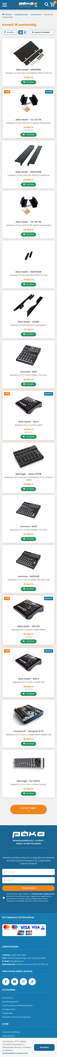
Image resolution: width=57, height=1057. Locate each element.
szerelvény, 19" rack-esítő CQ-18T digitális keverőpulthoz (28, 225)
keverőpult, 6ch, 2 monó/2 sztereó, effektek (28, 630)
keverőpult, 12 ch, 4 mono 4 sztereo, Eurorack (28, 784)
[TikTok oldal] (32, 981)
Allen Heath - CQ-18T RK (28, 221)
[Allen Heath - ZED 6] (28, 405)
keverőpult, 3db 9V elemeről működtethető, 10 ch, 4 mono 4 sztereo (28, 478)
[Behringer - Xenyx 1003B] (28, 458)
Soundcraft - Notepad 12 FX (28, 731)
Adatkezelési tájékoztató (43, 894)
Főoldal (8, 14)
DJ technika (7, 998)
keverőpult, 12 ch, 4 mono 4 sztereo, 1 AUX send (28, 530)
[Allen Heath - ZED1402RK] (28, 156)
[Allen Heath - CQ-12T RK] (28, 103)
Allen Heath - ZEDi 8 (28, 678)
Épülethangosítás (10, 1001)
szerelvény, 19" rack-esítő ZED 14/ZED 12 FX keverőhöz (29, 175)
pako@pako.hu (17, 961)
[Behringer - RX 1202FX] (28, 765)
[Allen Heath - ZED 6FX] (28, 610)
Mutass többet (28, 808)
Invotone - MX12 (28, 526)
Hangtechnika (21, 14)
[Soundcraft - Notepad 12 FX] (28, 715)
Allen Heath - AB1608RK (28, 69)
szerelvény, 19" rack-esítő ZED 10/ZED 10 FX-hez (28, 275)
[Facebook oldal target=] (6, 981)
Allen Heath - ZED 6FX (28, 626)
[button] (20, 32)
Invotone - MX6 (28, 371)
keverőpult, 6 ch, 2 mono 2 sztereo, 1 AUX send (28, 375)
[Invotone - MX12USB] (28, 560)
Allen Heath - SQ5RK (28, 321)
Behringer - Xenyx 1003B (28, 474)
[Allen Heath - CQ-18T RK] (28, 205)
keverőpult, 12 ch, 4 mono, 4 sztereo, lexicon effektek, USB (28, 734)
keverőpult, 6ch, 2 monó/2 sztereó (28, 425)
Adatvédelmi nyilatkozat (15, 1053)
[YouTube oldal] (14, 981)
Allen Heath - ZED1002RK (28, 271)
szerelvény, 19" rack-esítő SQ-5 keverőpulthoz (28, 325)
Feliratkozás (28, 888)
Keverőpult (36, 14)
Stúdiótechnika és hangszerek (16, 1017)
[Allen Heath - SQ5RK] (28, 305)
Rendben (44, 1047)
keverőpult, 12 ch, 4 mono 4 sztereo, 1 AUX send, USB (28, 580)
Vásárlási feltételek (11, 1032)
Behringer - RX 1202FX (28, 781)
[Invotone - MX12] (28, 510)
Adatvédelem (8, 1036)
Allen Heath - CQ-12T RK (28, 119)
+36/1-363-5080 (18, 955)
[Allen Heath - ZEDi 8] (28, 662)
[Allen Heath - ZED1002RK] (28, 255)
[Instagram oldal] (23, 981)
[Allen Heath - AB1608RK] (28, 53)
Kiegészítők (7, 1013)
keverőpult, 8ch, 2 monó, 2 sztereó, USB (28, 682)
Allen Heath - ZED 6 (28, 421)
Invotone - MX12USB (28, 576)
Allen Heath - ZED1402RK (28, 171)
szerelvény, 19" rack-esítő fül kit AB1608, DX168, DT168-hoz (28, 73)
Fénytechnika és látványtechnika (17, 1005)
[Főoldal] (28, 5)
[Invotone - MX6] (28, 355)
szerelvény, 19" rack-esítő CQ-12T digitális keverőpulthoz (28, 123)
